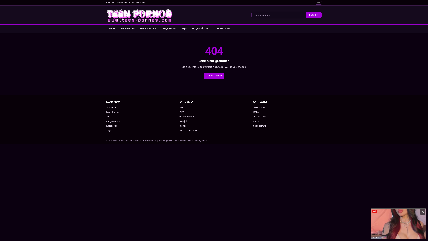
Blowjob (183, 121)
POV (181, 111)
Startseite (111, 107)
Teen (181, 107)
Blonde (182, 125)
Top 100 (110, 116)
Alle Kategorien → (188, 130)
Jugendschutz (259, 125)
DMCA (256, 111)
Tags (184, 28)
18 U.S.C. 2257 (259, 116)
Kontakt (257, 121)
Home (112, 28)
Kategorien (111, 125)
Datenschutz (259, 107)
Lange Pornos (169, 28)
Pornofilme (122, 2)
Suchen (313, 14)
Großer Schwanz (187, 116)
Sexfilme (110, 2)
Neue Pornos (128, 28)
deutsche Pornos (137, 2)
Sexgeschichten (200, 28)
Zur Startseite (214, 75)
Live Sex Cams (222, 28)
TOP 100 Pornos (148, 28)
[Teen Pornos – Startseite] (139, 15)
